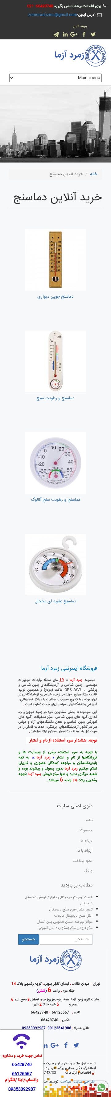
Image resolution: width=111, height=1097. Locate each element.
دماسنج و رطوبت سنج (55, 398)
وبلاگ (88, 871)
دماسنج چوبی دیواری (55, 296)
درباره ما (86, 841)
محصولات (85, 830)
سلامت (66, 1081)
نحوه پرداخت (82, 861)
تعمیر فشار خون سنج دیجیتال (70, 909)
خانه (93, 174)
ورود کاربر (80, 26)
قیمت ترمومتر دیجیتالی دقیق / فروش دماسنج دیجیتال (58, 900)
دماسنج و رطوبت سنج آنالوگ (55, 500)
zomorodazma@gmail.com (52, 15)
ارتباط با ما (84, 851)
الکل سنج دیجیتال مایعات (73, 916)
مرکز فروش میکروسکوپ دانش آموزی (65, 928)
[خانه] (80, 55)
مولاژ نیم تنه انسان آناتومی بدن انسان (64, 922)
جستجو (28, 939)
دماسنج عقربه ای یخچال (55, 601)
